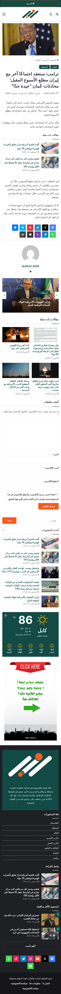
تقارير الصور (53, 843)
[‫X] (45, 227)
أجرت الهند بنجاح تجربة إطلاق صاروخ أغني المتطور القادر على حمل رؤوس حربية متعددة (45, 385)
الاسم (55, 454)
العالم (37, 60)
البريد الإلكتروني (51, 467)
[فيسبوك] (53, 227)
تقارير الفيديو (53, 838)
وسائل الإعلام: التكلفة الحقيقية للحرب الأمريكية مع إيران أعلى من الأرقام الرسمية (16, 385)
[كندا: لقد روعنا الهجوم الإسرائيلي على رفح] (15, 334)
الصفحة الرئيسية (49, 60)
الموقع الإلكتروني (51, 481)
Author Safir (49, 93)
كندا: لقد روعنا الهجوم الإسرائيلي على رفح (19, 347)
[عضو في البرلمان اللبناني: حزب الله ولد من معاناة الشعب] (50, 919)
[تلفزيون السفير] (30, 14)
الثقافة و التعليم (52, 848)
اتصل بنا (46, 983)
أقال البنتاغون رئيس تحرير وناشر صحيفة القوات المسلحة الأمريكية (33, 303)
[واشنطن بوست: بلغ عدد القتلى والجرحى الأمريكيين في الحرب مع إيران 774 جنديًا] (50, 572)
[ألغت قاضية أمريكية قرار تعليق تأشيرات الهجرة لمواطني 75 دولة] (50, 148)
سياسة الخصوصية (19, 983)
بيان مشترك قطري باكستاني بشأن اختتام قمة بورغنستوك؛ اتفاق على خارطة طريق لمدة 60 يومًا (46, 350)
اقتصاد (56, 853)
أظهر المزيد (30, 946)
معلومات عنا (35, 983)
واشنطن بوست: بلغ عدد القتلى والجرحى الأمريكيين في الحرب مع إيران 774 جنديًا (20, 570)
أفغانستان (54, 823)
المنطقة (44, 67)
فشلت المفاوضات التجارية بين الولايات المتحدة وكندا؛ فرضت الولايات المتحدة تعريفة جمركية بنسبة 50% (22, 585)
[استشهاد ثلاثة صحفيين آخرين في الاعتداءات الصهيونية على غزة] (50, 933)
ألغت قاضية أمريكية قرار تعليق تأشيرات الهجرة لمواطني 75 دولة (21, 541)
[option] (30, 295)
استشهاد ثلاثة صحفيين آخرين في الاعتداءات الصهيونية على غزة (24, 931)
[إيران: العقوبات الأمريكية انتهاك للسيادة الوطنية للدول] (50, 601)
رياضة (56, 858)
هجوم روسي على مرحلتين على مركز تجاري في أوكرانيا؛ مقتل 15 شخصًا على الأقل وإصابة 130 (21, 162)
